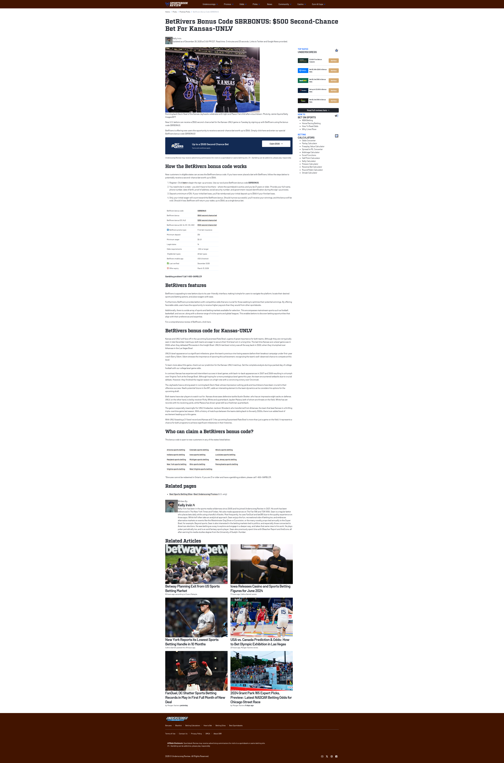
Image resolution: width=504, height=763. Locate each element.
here (185, 182)
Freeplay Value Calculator (313, 146)
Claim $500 (275, 143)
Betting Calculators (192, 725)
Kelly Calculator (309, 161)
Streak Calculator (309, 172)
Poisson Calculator (310, 164)
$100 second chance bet (207, 225)
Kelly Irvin (177, 38)
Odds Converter (309, 140)
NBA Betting (307, 120)
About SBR (218, 733)
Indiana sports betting (176, 454)
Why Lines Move (309, 129)
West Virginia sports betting (201, 469)
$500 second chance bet (207, 215)
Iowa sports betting (197, 454)
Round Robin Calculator (312, 170)
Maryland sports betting (176, 459)
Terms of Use (170, 733)
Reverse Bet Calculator (312, 167)
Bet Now (334, 61)
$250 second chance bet (207, 220)
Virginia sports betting (176, 469)
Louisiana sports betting (225, 454)
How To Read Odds (310, 126)
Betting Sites (221, 725)
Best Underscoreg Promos (206, 494)
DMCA (208, 733)
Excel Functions (309, 155)
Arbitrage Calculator (311, 152)
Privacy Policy (196, 733)
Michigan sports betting (199, 459)
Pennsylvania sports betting (226, 464)
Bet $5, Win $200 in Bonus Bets (318, 70)
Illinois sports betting (224, 450)
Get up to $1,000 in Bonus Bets (317, 90)
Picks (175, 12)
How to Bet (208, 725)
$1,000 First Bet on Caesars (315, 60)
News (269, 4)
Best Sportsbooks (236, 725)
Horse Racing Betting (311, 123)
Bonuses (168, 725)
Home (167, 12)
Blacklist (178, 725)
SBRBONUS (202, 211)
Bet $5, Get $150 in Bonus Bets (317, 80)
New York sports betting (176, 464)
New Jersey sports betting (226, 459)
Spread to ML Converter (312, 149)
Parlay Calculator (309, 143)
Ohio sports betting (197, 464)
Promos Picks (185, 12)
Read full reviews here (317, 110)
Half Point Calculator (311, 158)
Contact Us (183, 733)
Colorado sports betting (199, 450)
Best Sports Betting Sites (180, 494)
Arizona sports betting (176, 450)
